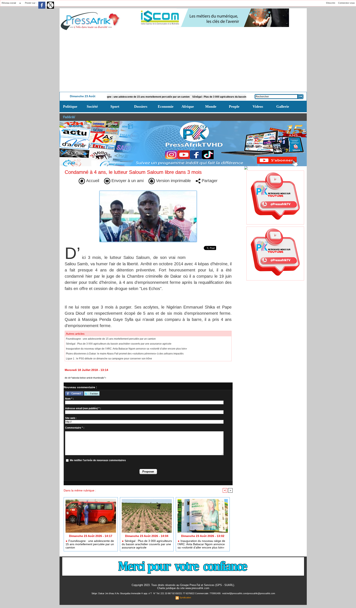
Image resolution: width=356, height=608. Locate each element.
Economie (165, 106)
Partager (209, 180)
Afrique (188, 106)
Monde (210, 106)
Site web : (70, 418)
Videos (258, 106)
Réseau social (9, 3)
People (234, 106)
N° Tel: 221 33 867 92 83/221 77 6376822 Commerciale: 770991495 (187, 593)
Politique (70, 106)
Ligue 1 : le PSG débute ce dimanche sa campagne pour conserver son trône (109, 358)
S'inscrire (330, 3)
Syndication (185, 597)
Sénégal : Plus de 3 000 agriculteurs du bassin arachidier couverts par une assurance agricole (229, 96)
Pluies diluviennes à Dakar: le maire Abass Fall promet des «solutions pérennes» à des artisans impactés (125, 353)
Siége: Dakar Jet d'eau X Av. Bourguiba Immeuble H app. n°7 (121, 593)
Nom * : (69, 398)
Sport (114, 106)
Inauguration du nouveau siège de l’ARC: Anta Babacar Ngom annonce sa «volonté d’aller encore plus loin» (126, 348)
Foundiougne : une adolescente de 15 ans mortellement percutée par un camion (125, 96)
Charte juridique (166, 588)
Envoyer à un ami (127, 180)
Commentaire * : (74, 427)
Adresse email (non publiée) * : (83, 408)
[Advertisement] (183, 61)
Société (92, 106)
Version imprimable (173, 180)
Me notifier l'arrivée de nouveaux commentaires (98, 460)
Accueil (92, 180)
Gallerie (282, 106)
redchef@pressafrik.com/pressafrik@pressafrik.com (248, 593)
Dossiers (140, 106)
